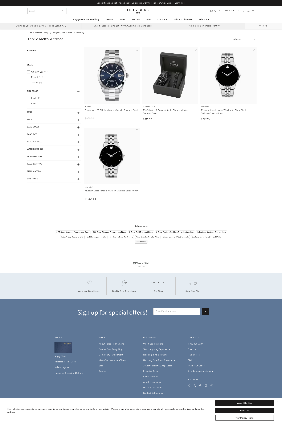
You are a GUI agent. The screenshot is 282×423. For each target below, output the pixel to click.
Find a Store (194, 355)
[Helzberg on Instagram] (206, 385)
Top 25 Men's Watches (71, 33)
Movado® (205, 107)
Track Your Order (196, 366)
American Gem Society (89, 291)
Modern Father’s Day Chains (121, 237)
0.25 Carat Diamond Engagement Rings (72, 232)
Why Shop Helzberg (153, 344)
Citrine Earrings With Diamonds (176, 237)
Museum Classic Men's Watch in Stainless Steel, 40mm (111, 191)
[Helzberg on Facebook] (189, 385)
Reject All (244, 410)
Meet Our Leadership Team (112, 360)
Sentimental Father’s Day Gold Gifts (206, 237)
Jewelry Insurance (152, 382)
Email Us (192, 349)
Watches (38, 33)
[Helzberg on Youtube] (211, 385)
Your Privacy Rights (244, 418)
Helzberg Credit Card (65, 362)
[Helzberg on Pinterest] (200, 385)
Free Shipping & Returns (155, 355)
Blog (101, 366)
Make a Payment (62, 367)
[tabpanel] (141, 131)
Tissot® (88, 107)
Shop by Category (52, 33)
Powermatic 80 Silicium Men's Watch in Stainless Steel (111, 110)
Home (29, 33)
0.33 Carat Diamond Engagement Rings (109, 232)
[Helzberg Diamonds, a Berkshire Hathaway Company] (138, 11)
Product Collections (153, 393)
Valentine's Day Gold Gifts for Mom (211, 232)
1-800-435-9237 (195, 344)
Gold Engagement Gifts (96, 237)
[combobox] (46, 11)
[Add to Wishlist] (137, 50)
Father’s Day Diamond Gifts (72, 237)
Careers (102, 371)
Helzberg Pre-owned (153, 388)
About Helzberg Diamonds (112, 344)
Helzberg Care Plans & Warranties (159, 360)
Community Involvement (111, 355)
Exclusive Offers (151, 371)
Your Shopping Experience (156, 349)
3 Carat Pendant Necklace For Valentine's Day (175, 232)
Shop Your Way (193, 291)
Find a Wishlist (150, 377)
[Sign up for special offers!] (205, 311)
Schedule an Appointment (200, 371)
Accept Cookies (244, 403)
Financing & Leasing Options (68, 373)
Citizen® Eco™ (149, 107)
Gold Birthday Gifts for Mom (147, 237)
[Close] (278, 401)
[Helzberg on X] (195, 385)
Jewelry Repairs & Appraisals (157, 366)
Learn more (180, 3)
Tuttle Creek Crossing (236, 11)
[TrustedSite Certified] (141, 264)
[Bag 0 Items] (253, 11)
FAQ (190, 360)
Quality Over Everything (124, 291)
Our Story (158, 291)
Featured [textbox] (236, 39)
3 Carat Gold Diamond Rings (141, 232)
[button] (218, 11)
